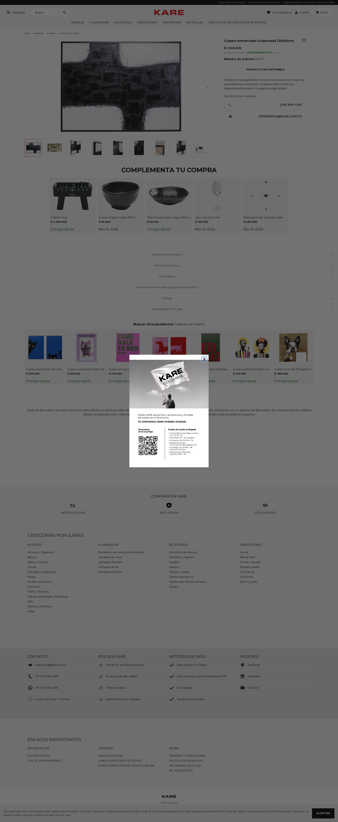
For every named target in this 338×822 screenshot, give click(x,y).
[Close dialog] (204, 359)
